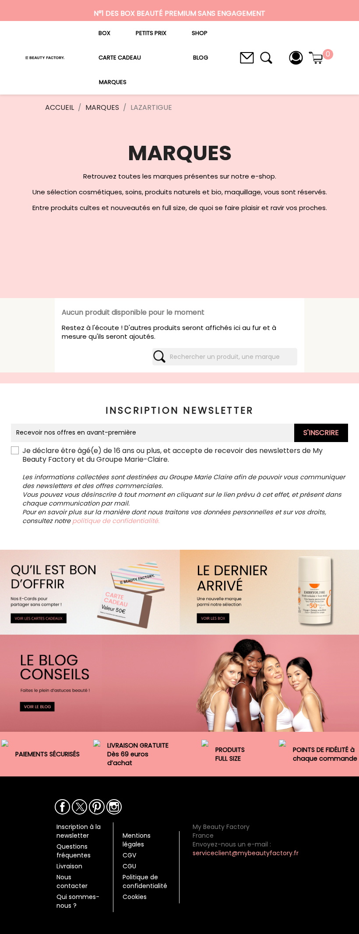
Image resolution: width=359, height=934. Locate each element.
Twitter (79, 807)
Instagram (114, 807)
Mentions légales (137, 840)
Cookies (135, 896)
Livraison (69, 866)
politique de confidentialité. (115, 520)
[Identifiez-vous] (296, 57)
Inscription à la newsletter (78, 831)
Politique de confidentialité (145, 881)
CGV (129, 855)
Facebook (62, 807)
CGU (129, 866)
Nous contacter (72, 881)
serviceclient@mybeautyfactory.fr (246, 853)
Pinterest (96, 807)
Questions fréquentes (73, 851)
